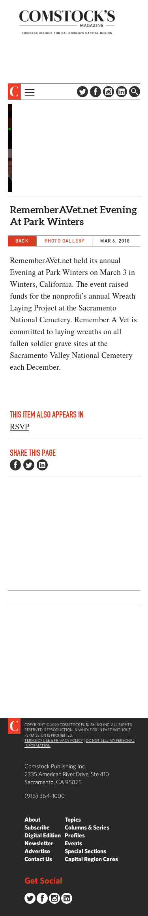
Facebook (95, 92)
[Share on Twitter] (28, 464)
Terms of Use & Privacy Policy (53, 740)
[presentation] (14, 92)
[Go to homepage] (67, 22)
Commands (6, 910)
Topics (73, 819)
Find (134, 92)
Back (22, 241)
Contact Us (38, 859)
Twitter (82, 92)
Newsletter (38, 843)
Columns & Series (87, 827)
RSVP (19, 426)
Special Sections (85, 851)
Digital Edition (42, 835)
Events (73, 843)
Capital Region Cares (91, 859)
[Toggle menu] (29, 92)
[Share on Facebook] (15, 464)
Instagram (108, 92)
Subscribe (37, 827)
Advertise (37, 851)
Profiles (75, 835)
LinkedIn (121, 92)
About (32, 819)
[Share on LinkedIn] (42, 464)
